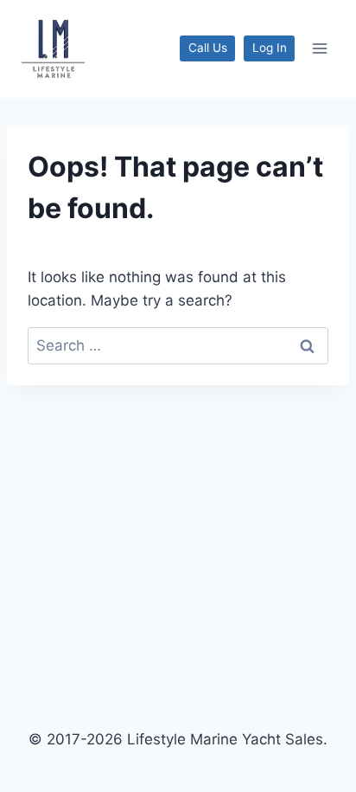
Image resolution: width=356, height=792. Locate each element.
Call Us (207, 48)
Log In (269, 48)
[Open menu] (319, 48)
